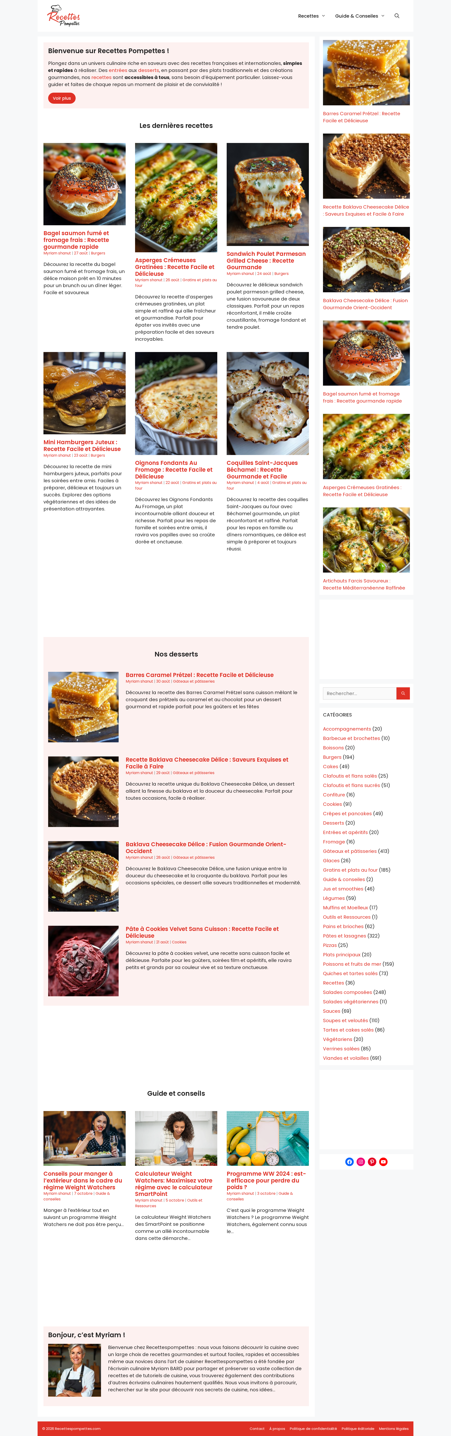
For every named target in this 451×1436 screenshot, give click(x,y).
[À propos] (74, 1370)
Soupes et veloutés (345, 1020)
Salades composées (347, 992)
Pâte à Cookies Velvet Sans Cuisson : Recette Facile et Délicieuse (202, 932)
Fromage (334, 842)
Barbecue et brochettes (351, 738)
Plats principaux (342, 954)
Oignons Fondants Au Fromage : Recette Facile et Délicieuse (174, 469)
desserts (148, 70)
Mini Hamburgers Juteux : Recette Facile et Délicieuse (82, 445)
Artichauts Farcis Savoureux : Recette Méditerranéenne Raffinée (364, 584)
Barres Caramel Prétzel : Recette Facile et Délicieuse (200, 675)
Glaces (331, 860)
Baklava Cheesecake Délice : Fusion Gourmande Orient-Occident (206, 847)
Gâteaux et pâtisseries (194, 681)
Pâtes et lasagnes (344, 936)
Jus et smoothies (343, 889)
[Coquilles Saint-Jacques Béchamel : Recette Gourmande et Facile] (268, 403)
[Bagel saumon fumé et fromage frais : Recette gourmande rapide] (84, 184)
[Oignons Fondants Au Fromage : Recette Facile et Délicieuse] (176, 403)
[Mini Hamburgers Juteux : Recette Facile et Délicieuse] (84, 393)
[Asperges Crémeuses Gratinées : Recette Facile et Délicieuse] (176, 197)
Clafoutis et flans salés (350, 776)
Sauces (331, 1011)
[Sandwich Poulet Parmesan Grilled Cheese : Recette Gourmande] (268, 194)
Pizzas (330, 945)
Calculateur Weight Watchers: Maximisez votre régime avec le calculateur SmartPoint (173, 1184)
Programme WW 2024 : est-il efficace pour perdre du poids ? (266, 1180)
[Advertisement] (176, 599)
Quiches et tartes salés (350, 973)
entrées (118, 70)
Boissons (333, 747)
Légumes (334, 898)
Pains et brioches (343, 926)
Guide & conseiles (356, 16)
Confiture (334, 794)
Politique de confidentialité (313, 1428)
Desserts (333, 823)
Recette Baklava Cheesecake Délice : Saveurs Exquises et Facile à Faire (207, 763)
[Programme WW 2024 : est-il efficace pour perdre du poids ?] (268, 1138)
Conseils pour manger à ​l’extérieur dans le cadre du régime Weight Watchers (82, 1180)
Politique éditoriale (358, 1428)
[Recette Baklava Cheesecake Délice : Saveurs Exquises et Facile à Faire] (83, 791)
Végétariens (337, 1039)
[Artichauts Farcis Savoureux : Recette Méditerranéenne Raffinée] (366, 540)
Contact (257, 1428)
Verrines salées (341, 1048)
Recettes (308, 16)
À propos (277, 1428)
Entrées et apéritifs (345, 832)
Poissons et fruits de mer (352, 964)
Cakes (330, 766)
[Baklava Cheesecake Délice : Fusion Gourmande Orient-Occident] (83, 876)
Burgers (98, 253)
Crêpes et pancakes (347, 813)
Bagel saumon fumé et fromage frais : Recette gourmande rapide (76, 240)
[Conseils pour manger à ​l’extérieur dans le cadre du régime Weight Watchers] (84, 1138)
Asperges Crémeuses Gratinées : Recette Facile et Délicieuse (174, 267)
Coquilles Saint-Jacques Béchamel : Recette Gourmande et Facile (262, 469)
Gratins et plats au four (350, 870)
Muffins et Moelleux (345, 907)
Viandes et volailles (346, 1058)
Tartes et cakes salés (348, 1030)
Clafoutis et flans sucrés (351, 785)
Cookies (179, 942)
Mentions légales (394, 1428)
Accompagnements (347, 729)
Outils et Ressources (347, 917)
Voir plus (62, 98)
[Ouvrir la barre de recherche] (397, 16)
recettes (101, 77)
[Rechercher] (403, 693)
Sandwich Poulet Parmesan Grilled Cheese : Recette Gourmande (266, 260)
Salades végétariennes (350, 1001)
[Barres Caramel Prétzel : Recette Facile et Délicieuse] (83, 707)
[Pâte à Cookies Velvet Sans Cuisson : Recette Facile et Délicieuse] (83, 961)
